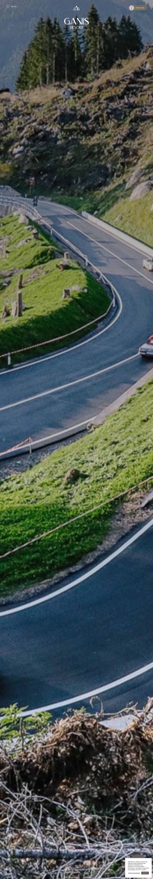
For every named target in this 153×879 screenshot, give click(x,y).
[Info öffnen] (131, 8)
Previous (4, 439)
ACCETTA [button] (145, 873)
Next (149, 439)
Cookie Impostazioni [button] (134, 873)
